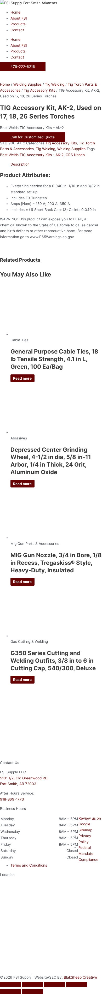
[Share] (54, 984)
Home (15, 12)
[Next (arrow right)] (32, 991)
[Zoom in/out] (10, 984)
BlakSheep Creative (80, 977)
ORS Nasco (75, 155)
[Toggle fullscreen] (32, 984)
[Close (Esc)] (76, 984)
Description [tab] (20, 164)
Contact (17, 30)
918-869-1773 (12, 799)
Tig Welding (54, 84)
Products (18, 24)
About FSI (18, 18)
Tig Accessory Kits (39, 90)
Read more (22, 378)
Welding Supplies (27, 84)
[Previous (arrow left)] (10, 991)
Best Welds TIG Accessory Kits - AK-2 (32, 155)
